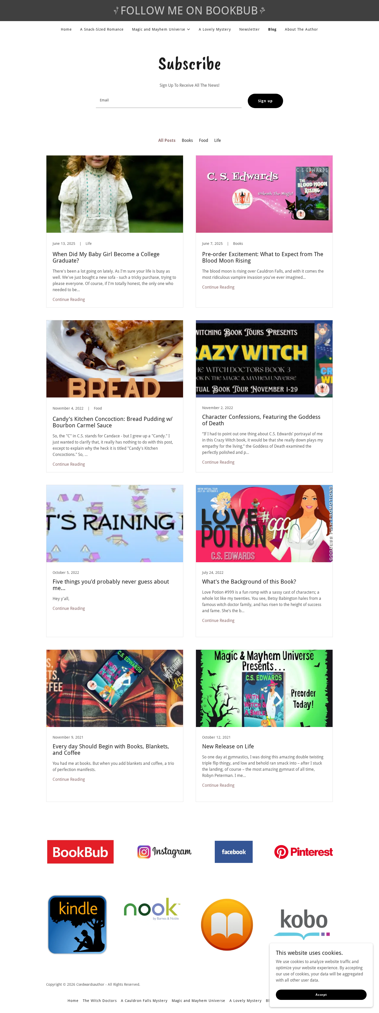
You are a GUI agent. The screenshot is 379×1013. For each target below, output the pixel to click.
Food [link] (203, 140)
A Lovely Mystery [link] (215, 29)
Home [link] (66, 29)
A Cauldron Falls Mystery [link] (144, 1001)
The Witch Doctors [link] (100, 1001)
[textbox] (168, 101)
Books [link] (187, 140)
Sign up (265, 101)
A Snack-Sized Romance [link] (102, 29)
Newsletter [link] (249, 29)
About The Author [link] (301, 29)
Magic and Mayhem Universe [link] (198, 1001)
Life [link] (217, 140)
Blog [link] (272, 29)
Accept (321, 994)
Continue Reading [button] (69, 299)
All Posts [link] (167, 140)
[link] (114, 231)
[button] (161, 29)
